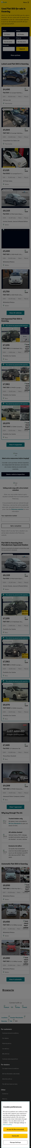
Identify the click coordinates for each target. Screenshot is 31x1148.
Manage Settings (15, 1142)
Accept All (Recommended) (15, 1129)
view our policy (7, 1124)
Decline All (15, 1136)
